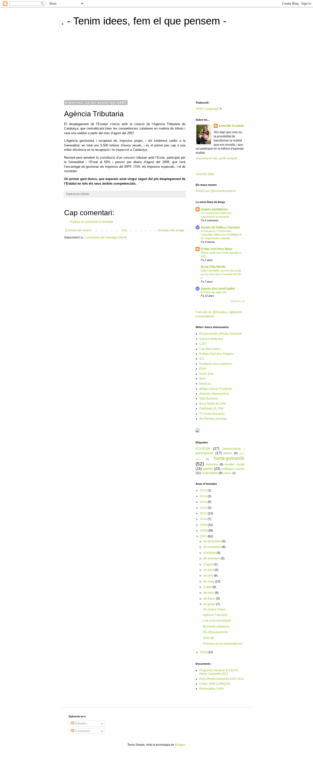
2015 (204, 490)
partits (208, 469)
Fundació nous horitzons (215, 364)
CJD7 (203, 343)
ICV (201, 358)
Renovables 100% (211, 688)
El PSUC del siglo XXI (213, 292)
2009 (204, 525)
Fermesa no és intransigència (222, 643)
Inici (124, 230)
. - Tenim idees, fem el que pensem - (143, 21)
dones (228, 453)
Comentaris (82, 731)
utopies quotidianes (214, 209)
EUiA (202, 368)
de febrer (209, 598)
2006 (204, 652)
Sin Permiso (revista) (213, 418)
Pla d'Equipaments (215, 632)
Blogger (180, 744)
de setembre (212, 558)
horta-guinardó (229, 458)
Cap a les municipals (217, 620)
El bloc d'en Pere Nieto (216, 249)
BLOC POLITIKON (213, 267)
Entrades (80, 723)
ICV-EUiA (203, 448)
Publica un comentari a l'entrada (91, 222)
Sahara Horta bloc (211, 339)
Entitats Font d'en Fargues (216, 353)
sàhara (227, 473)
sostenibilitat (209, 473)
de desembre (212, 541)
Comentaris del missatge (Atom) (105, 237)
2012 (204, 507)
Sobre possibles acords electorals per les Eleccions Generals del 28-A (221, 274)
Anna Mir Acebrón (231, 126)
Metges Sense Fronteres (215, 388)
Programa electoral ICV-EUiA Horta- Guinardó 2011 (218, 672)
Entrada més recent (78, 230)
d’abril (207, 587)
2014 (204, 496)
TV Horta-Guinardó (211, 413)
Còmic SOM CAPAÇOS (214, 684)
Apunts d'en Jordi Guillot (218, 288)
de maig (209, 581)
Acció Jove (206, 374)
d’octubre (210, 553)
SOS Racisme (208, 398)
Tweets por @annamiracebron (216, 191)
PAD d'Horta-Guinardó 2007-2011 (221, 679)
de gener (209, 604)
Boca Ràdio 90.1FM (212, 403)
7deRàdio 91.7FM (211, 408)
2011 (204, 513)
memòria (212, 464)
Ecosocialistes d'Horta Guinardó (220, 333)
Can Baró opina (209, 349)
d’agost (208, 564)
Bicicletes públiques (216, 626)
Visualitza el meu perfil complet (216, 158)
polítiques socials (233, 469)
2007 (204, 536)
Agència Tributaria (215, 615)
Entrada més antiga (171, 230)
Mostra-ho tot (238, 301)
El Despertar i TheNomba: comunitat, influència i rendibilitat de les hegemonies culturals (221, 235)
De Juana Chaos (214, 609)
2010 (204, 519)
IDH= (202, 378)
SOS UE (208, 638)
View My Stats (205, 174)
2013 (204, 502)
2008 (204, 530)
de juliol (209, 570)
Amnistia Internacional (214, 393)
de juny (208, 575)
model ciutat (235, 464)
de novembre (212, 547)
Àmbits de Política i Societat (220, 227)
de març (209, 592)
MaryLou (205, 383)
